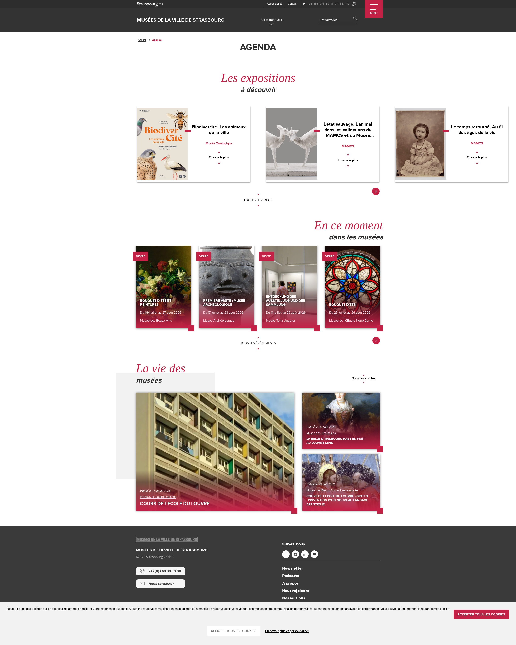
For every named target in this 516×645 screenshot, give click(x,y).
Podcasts (290, 576)
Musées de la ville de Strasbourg (180, 20)
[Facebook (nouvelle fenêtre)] (286, 554)
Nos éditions (293, 598)
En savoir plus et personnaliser (287, 631)
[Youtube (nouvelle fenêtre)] (314, 554)
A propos (290, 583)
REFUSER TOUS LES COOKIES (233, 631)
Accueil (142, 40)
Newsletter (292, 568)
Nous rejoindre (295, 591)
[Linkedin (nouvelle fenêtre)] (305, 554)
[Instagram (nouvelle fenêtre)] (295, 554)
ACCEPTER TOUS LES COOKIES (481, 614)
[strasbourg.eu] (150, 4)
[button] (376, 191)
